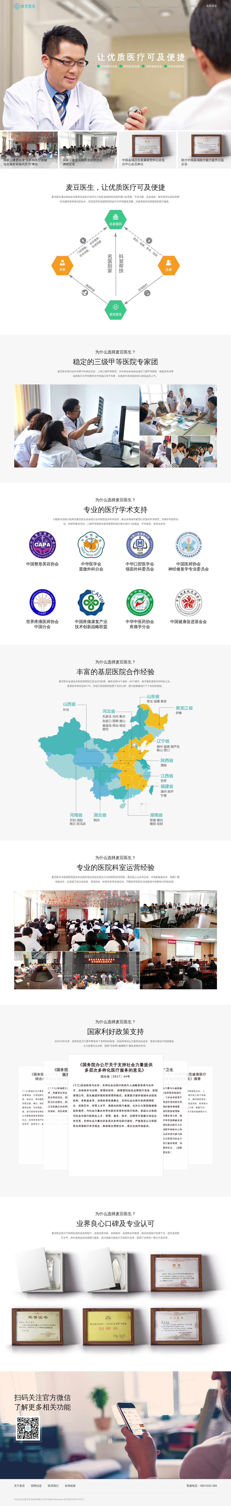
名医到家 (134, 5)
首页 (118, 5)
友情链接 (70, 1485)
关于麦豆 (19, 1485)
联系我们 (53, 1485)
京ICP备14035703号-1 (73, 1499)
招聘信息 (36, 1485)
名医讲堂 (211, 5)
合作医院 (192, 5)
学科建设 (153, 5)
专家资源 (173, 5)
